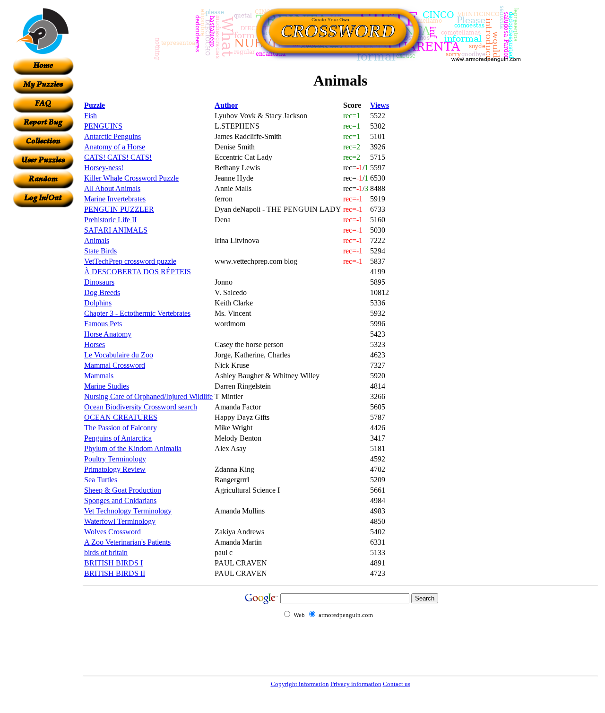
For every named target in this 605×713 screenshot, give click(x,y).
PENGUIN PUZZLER (119, 209)
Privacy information (355, 683)
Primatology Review (115, 469)
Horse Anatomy (107, 334)
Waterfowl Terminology (120, 521)
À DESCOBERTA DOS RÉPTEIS (137, 272)
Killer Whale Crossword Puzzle (131, 178)
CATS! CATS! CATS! (118, 157)
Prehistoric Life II (110, 220)
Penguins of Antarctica (118, 438)
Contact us (396, 683)
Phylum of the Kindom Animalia (133, 448)
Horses (94, 344)
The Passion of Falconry (120, 428)
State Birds (100, 251)
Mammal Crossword (114, 365)
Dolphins (98, 303)
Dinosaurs (99, 282)
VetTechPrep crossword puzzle (130, 261)
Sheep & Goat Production (122, 490)
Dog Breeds (102, 292)
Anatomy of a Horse (114, 147)
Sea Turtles (100, 480)
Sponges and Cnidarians (120, 500)
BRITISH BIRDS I (113, 563)
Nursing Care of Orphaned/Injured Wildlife (148, 396)
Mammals (98, 376)
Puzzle (94, 105)
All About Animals (112, 188)
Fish (90, 116)
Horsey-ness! (103, 168)
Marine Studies (106, 386)
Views (379, 105)
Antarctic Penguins (112, 136)
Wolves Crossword (112, 532)
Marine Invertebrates (115, 199)
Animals (96, 240)
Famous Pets (103, 324)
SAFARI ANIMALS (115, 230)
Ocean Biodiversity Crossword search (140, 407)
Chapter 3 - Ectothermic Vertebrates (137, 313)
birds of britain (106, 552)
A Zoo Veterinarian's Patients (127, 542)
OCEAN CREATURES (120, 417)
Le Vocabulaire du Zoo (118, 355)
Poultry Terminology (115, 459)
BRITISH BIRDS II (114, 573)
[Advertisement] (43, 349)
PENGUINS (103, 126)
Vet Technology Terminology (128, 511)
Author (226, 105)
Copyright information (300, 683)
